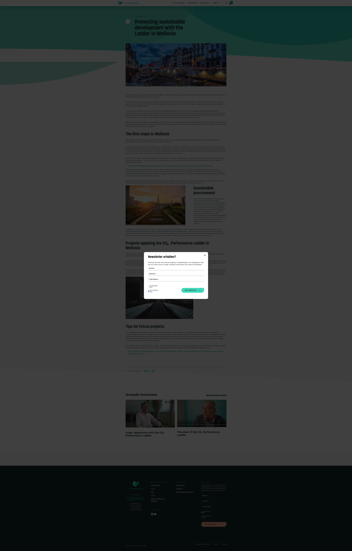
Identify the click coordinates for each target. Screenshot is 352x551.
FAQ (152, 492)
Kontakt (179, 489)
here (208, 347)
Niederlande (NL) (207, 512)
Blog (153, 496)
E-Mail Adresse (207, 506)
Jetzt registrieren (210, 524)
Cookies (215, 544)
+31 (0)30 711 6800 (135, 510)
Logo (153, 489)
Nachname (205, 501)
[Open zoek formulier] (222, 3)
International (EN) (207, 516)
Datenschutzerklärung (202, 544)
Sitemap (223, 544)
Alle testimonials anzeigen (216, 395)
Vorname (205, 495)
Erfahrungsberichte (184, 492)
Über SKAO (180, 486)
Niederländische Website (158, 500)
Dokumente (155, 486)
